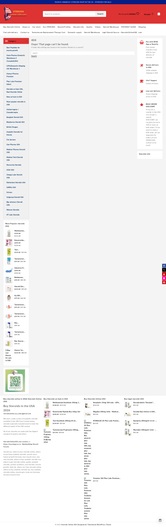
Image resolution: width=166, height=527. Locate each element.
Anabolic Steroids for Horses (15, 133)
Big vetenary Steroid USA (14, 203)
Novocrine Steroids (14, 165)
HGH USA (10, 170)
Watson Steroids (13, 210)
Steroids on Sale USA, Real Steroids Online (15, 90)
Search (100, 14)
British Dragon (12, 127)
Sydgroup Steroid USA (15, 197)
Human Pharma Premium (12, 75)
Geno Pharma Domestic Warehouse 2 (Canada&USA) (16, 58)
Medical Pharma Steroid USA (16, 150)
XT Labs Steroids (13, 215)
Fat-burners (11, 140)
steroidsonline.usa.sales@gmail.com (17, 414)
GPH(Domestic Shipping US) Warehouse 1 (16, 67)
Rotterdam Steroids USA (16, 182)
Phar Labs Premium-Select (14, 82)
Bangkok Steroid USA (15, 117)
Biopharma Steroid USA (16, 122)
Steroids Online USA (69, 525)
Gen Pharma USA (13, 144)
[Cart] (159, 13)
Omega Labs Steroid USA (14, 176)
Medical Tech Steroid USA (15, 158)
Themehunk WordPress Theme (99, 525)
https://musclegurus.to (12, 444)
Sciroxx (9, 192)
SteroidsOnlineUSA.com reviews (15, 442)
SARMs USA (11, 187)
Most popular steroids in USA (16, 103)
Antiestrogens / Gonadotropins (13, 110)
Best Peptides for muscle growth (13, 49)
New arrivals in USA (14, 97)
